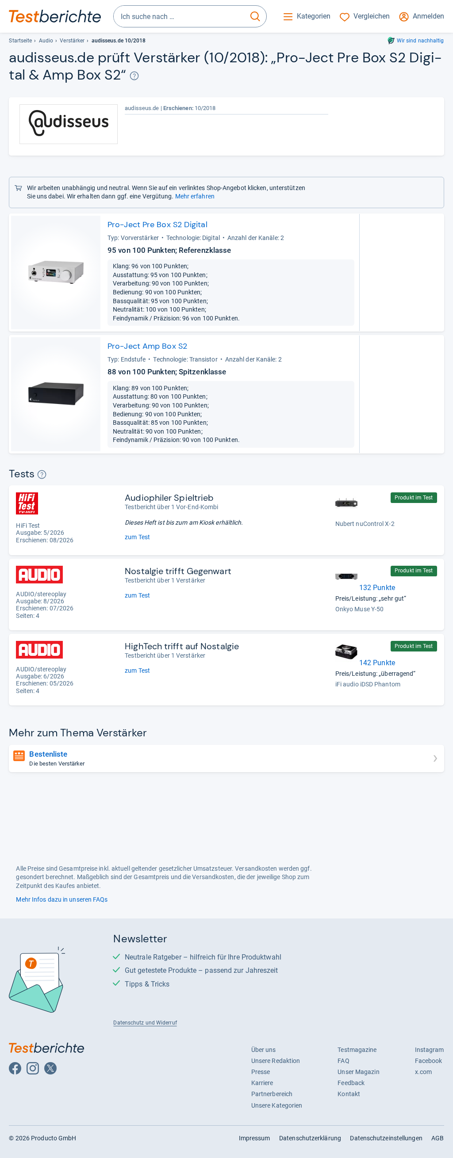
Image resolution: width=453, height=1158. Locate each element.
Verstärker (72, 41)
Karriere (262, 1082)
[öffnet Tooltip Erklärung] (134, 75)
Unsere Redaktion (275, 1060)
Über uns (263, 1049)
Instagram (429, 1049)
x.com (423, 1071)
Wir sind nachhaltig (420, 41)
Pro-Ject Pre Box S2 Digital (157, 224)
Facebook (428, 1060)
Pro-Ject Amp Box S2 (147, 346)
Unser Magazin (358, 1071)
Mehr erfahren (195, 196)
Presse (260, 1071)
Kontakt (349, 1093)
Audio (46, 41)
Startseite (20, 41)
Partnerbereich (271, 1093)
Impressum (254, 1138)
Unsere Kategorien (277, 1105)
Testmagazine (357, 1049)
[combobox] (179, 16)
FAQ (343, 1060)
